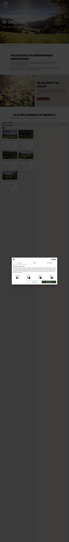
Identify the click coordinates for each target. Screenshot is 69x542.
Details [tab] (34, 262)
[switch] (28, 278)
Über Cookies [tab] (49, 262)
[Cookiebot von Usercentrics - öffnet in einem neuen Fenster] (51, 259)
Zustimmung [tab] (19, 262)
